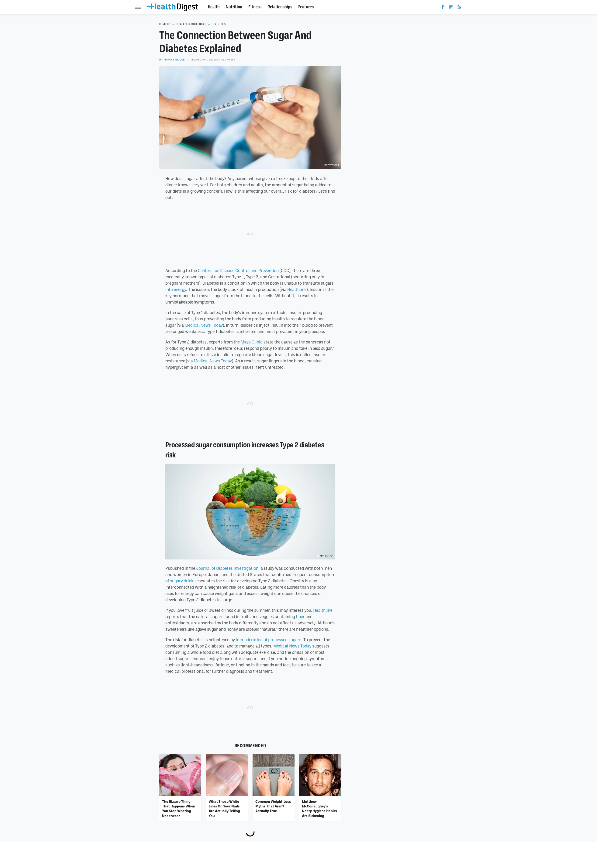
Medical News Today (204, 325)
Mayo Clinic (251, 341)
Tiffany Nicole (174, 59)
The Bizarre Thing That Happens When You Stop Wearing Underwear (178, 808)
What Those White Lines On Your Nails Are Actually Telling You (224, 808)
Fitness (254, 7)
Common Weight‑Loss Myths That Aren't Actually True (273, 806)
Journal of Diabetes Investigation (227, 568)
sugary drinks (183, 580)
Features (306, 7)
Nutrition (234, 7)
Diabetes (219, 24)
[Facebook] (442, 8)
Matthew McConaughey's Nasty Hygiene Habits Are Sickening (319, 808)
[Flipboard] (451, 8)
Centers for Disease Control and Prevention (238, 270)
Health (214, 7)
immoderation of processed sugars (268, 639)
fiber (300, 616)
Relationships (279, 7)
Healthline (296, 289)
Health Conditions (191, 24)
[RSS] (459, 8)
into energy (175, 289)
